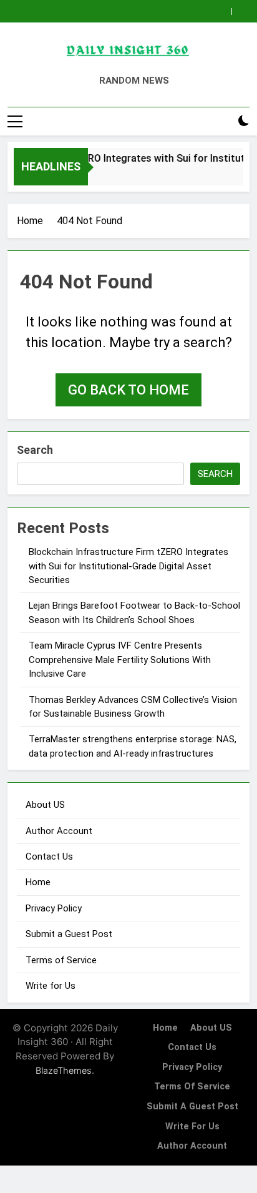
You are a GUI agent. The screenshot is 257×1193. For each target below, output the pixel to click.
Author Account (59, 831)
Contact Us (49, 856)
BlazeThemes (64, 1070)
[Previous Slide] (222, 11)
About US (45, 804)
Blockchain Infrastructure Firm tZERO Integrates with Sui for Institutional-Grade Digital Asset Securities (128, 566)
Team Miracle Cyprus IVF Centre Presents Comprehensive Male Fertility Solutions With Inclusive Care (120, 659)
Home (38, 882)
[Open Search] (222, 121)
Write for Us (50, 985)
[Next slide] (240, 11)
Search (35, 449)
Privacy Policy (54, 908)
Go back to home (128, 390)
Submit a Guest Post (69, 934)
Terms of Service (61, 960)
